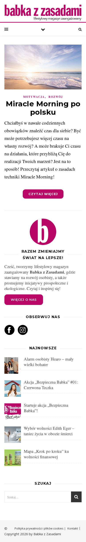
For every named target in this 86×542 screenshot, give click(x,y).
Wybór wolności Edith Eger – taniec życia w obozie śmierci (49, 430)
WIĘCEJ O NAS (24, 300)
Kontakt (72, 528)
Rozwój (56, 97)
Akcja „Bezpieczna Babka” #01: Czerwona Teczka (51, 384)
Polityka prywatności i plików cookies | (40, 528)
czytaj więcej (43, 194)
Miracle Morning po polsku (43, 107)
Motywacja (34, 97)
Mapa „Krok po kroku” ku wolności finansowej (46, 453)
